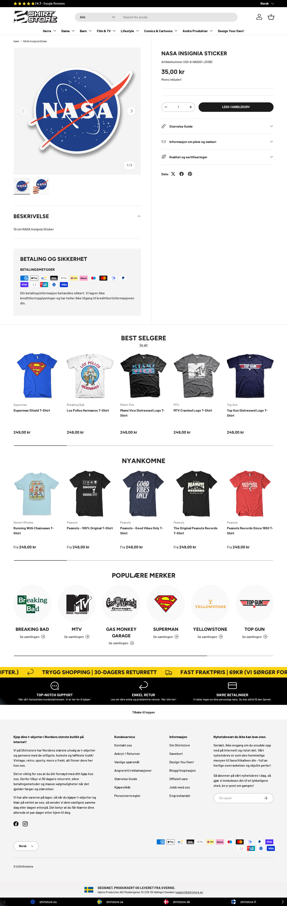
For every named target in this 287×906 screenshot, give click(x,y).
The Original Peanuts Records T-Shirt (195, 530)
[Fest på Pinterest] (190, 174)
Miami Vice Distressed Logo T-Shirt (142, 412)
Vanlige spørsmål (126, 762)
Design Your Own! (231, 31)
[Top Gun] (254, 604)
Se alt (144, 345)
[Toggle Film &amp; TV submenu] (114, 30)
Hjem (16, 41)
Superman (165, 629)
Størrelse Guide (125, 779)
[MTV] (77, 604)
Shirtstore (27, 866)
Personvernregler (127, 796)
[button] (271, 16)
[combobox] (156, 16)
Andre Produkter (195, 31)
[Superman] (165, 604)
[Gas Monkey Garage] (121, 604)
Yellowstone (210, 629)
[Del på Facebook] (181, 174)
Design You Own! (181, 762)
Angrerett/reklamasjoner (133, 770)
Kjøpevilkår (122, 787)
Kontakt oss (123, 745)
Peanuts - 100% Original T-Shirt (90, 528)
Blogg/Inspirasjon (182, 770)
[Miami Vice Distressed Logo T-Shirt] (143, 376)
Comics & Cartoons (158, 31)
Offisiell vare (178, 779)
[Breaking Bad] (32, 604)
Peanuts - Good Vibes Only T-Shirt (141, 530)
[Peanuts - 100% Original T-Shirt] (90, 493)
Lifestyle (127, 31)
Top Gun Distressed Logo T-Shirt (247, 412)
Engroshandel (179, 796)
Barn (83, 31)
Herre (47, 31)
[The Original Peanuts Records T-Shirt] (197, 493)
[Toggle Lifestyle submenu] (137, 30)
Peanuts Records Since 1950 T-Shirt (250, 530)
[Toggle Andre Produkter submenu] (211, 30)
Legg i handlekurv (236, 106)
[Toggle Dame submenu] (73, 30)
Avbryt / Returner (127, 753)
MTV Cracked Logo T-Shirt (193, 410)
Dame (65, 31)
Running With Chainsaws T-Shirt (33, 530)
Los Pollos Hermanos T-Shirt (88, 410)
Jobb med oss (179, 787)
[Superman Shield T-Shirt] (36, 376)
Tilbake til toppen (143, 712)
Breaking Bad (32, 629)
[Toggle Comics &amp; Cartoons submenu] (175, 30)
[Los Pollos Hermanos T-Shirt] (90, 376)
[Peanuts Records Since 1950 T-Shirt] (250, 493)
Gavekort (176, 753)
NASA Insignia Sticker (35, 41)
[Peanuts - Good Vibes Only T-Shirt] (143, 493)
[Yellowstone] (210, 604)
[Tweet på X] (173, 174)
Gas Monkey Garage (121, 632)
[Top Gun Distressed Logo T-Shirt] (250, 376)
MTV (77, 629)
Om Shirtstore (179, 745)
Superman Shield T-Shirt (31, 410)
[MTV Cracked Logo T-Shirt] (197, 376)
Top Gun (255, 629)
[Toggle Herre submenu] (54, 30)
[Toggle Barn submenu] (90, 30)
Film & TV (104, 31)
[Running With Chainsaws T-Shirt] (36, 493)
